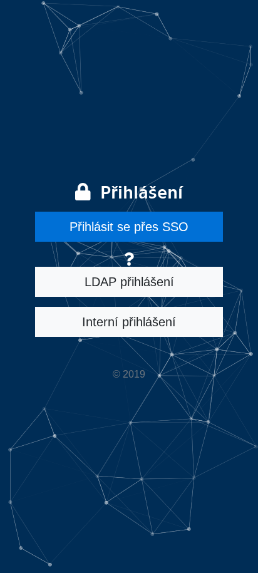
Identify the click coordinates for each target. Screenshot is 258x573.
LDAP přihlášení (129, 282)
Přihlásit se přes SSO (129, 227)
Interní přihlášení (129, 322)
